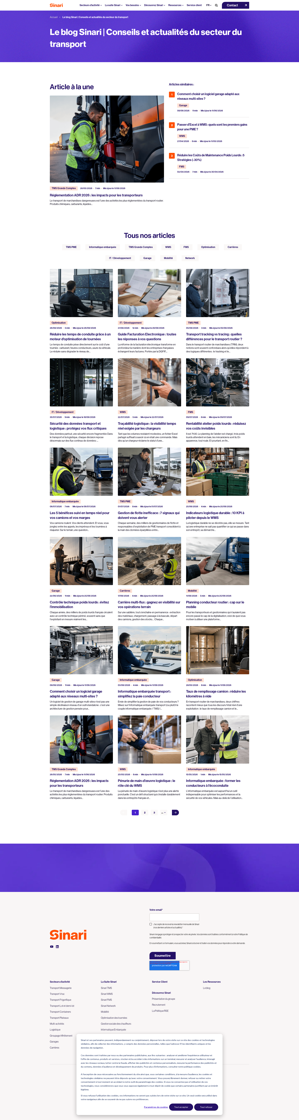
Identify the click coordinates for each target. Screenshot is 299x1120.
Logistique (55, 1029)
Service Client (159, 981)
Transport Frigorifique (60, 999)
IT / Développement (120, 258)
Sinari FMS (106, 999)
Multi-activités (57, 1023)
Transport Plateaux (59, 1017)
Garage (147, 258)
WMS (168, 247)
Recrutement (158, 1004)
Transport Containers (60, 1011)
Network (190, 258)
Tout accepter (181, 1107)
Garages (54, 1041)
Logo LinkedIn (57, 946)
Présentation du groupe (163, 998)
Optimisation (208, 247)
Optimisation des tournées (114, 1017)
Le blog (206, 987)
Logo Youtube (52, 946)
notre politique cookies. (189, 1066)
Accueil (53, 17)
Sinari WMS (107, 993)
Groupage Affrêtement (61, 1035)
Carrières (233, 247)
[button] (235, 5)
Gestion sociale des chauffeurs (116, 1023)
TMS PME (71, 247)
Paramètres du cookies (156, 1107)
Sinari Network (108, 1005)
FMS (186, 247)
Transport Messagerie (60, 987)
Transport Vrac (57, 993)
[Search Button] (216, 5)
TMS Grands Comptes (141, 247)
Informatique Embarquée (113, 1029)
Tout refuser (206, 1107)
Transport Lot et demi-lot (62, 1005)
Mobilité (168, 258)
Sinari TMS (106, 987)
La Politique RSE (160, 1010)
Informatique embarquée (102, 247)
